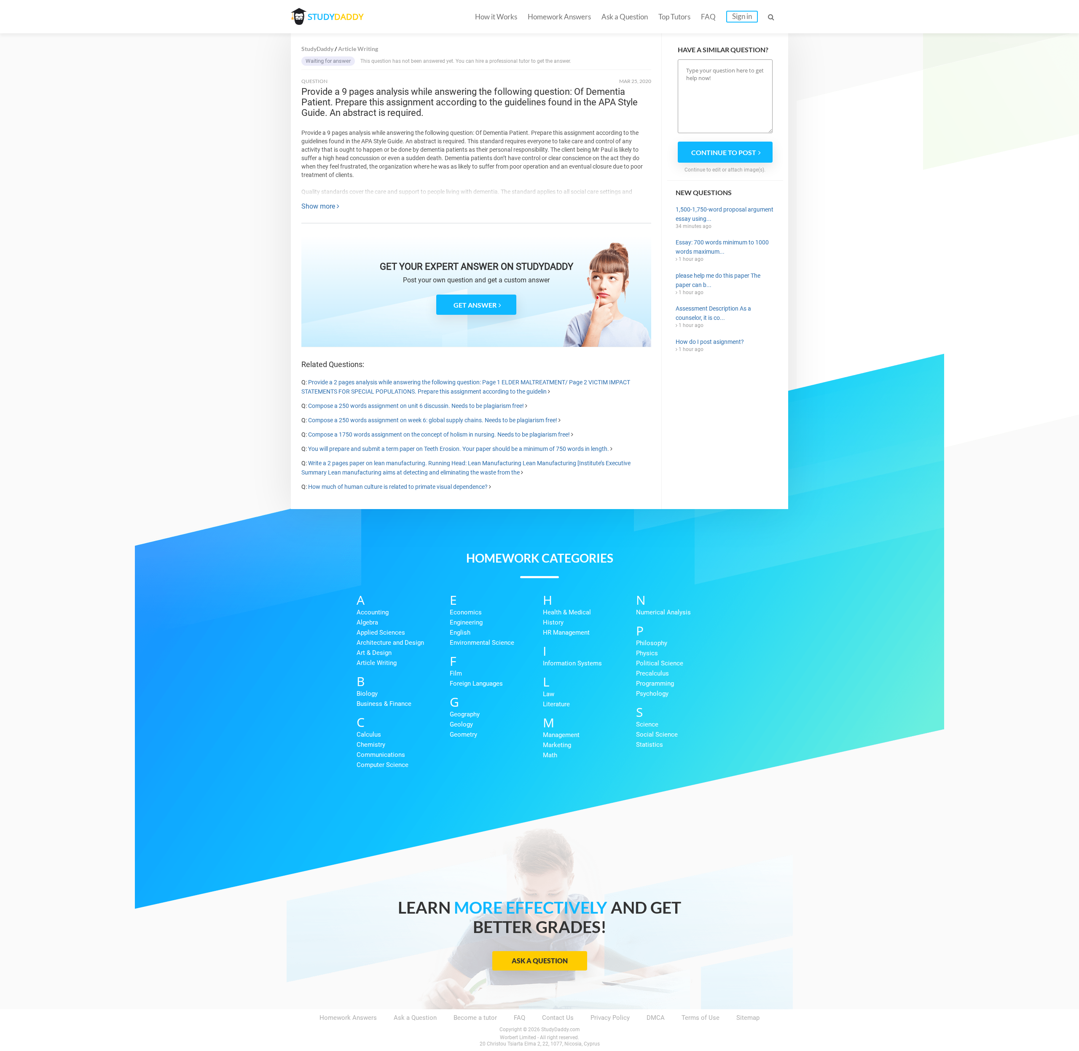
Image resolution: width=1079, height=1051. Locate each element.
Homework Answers (559, 16)
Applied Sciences (381, 632)
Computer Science (382, 765)
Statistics (649, 744)
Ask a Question (624, 16)
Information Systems (572, 663)
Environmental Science (482, 642)
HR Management (566, 632)
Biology (367, 693)
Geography (465, 714)
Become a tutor (475, 1018)
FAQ (708, 16)
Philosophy (651, 643)
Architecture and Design (390, 642)
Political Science (659, 663)
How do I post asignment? (710, 341)
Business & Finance (384, 704)
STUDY (335, 16)
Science (647, 724)
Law (548, 694)
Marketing (557, 745)
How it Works (496, 16)
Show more (319, 206)
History (553, 622)
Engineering (466, 622)
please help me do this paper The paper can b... (718, 280)
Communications (381, 755)
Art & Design (374, 653)
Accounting (373, 612)
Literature (556, 704)
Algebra (367, 622)
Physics (647, 653)
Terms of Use (700, 1018)
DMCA (656, 1018)
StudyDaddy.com (560, 1029)
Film (456, 673)
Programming (655, 683)
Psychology (652, 693)
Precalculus (652, 673)
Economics (466, 612)
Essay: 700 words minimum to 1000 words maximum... (722, 247)
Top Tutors (674, 16)
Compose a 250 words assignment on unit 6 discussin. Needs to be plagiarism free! (416, 405)
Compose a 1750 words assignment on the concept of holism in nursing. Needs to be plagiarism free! (439, 434)
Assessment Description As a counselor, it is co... (713, 313)
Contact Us (558, 1018)
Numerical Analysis (663, 612)
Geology (461, 724)
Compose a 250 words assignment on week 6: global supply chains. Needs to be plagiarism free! (432, 420)
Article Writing (377, 663)
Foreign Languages (476, 683)
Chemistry (371, 744)
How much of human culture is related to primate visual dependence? (398, 486)
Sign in (742, 16)
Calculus (369, 734)
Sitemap (748, 1018)
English (460, 632)
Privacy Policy (610, 1018)
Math (550, 755)
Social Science (657, 734)
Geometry (463, 734)
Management (561, 735)
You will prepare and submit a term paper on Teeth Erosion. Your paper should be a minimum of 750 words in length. (458, 448)
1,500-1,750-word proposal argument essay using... (724, 214)
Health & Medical (567, 612)
